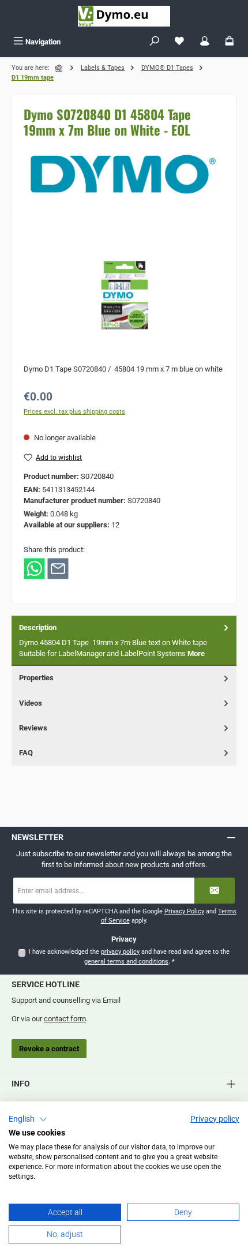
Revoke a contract (49, 1048)
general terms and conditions (126, 961)
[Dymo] (124, 174)
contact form (65, 1018)
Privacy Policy (184, 911)
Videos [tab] (30, 703)
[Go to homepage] (124, 16)
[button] (28, 1119)
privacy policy (120, 952)
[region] (124, 291)
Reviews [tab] (33, 728)
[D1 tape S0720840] (123, 291)
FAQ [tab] (26, 752)
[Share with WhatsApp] (34, 568)
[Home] (60, 68)
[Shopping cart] (229, 41)
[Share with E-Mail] (58, 568)
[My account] (204, 41)
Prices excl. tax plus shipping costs (74, 411)
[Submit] (214, 891)
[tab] (124, 641)
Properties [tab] (36, 677)
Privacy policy (214, 1118)
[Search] (154, 41)
